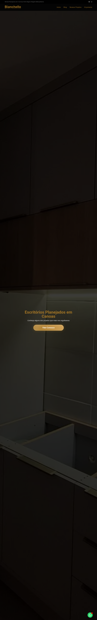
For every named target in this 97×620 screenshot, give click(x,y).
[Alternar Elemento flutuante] (90, 615)
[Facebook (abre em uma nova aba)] (89, 2)
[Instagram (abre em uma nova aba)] (91, 2)
